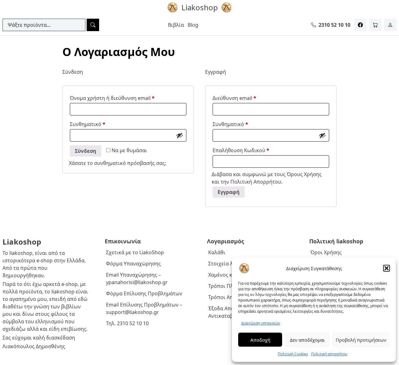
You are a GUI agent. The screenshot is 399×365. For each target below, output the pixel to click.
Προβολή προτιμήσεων (361, 340)
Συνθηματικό (100, 124)
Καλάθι (216, 252)
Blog (193, 24)
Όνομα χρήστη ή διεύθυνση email (125, 97)
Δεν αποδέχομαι (307, 340)
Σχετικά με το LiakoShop (135, 252)
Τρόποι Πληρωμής (230, 286)
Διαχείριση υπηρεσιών (260, 323)
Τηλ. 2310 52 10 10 (127, 323)
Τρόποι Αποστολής (230, 297)
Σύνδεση (85, 150)
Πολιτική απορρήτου (329, 354)
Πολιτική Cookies (293, 354)
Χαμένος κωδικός (229, 274)
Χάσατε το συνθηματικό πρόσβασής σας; (117, 163)
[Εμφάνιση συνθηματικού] (179, 135)
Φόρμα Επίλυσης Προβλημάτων (144, 293)
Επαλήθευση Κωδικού (241, 150)
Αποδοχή (260, 340)
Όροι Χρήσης (326, 252)
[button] (386, 268)
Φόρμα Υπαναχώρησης (133, 263)
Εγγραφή (229, 192)
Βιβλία (176, 24)
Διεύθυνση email (247, 97)
